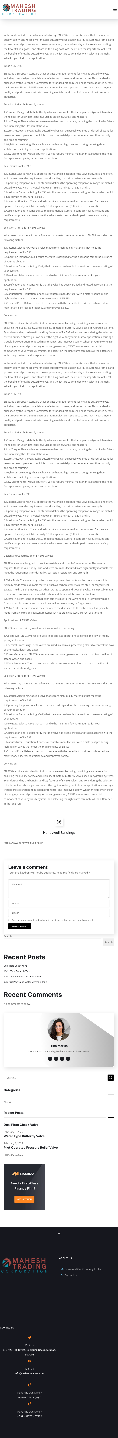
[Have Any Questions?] (29, 1385)
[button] (59, 1233)
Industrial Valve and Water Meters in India (25, 981)
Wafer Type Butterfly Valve (17, 971)
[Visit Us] (29, 1337)
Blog (6, 1102)
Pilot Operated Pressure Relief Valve (22, 976)
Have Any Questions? (29, 1392)
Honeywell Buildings (59, 833)
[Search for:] (59, 1077)
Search (8, 936)
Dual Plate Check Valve (15, 965)
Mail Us (29, 1368)
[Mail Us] (29, 1361)
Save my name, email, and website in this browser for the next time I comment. (53, 920)
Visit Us (29, 1345)
